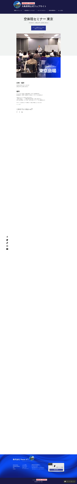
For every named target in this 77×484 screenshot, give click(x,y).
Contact (14, 468)
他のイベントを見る (38, 28)
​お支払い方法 (24, 467)
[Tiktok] (7, 243)
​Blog (13, 467)
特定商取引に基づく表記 (38, 481)
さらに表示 (18, 104)
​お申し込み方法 (24, 466)
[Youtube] (7, 249)
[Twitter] (7, 240)
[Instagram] (7, 246)
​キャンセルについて (25, 468)
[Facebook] (7, 237)
